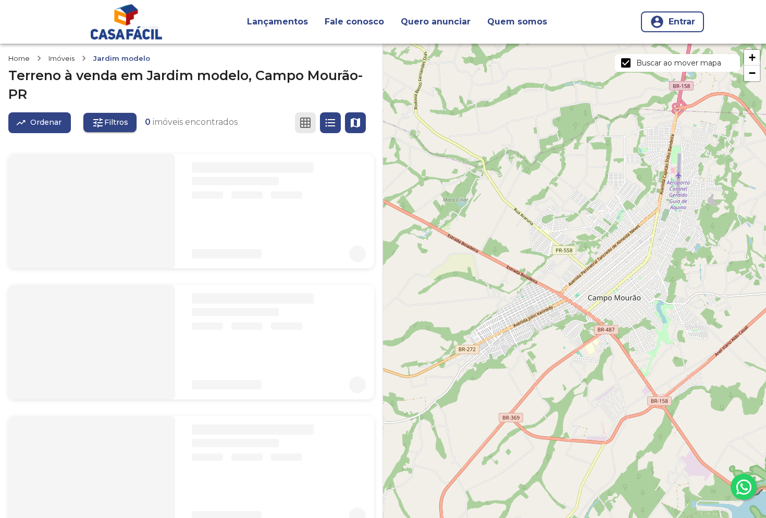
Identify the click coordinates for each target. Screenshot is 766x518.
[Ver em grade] (305, 122)
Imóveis (61, 58)
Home (19, 58)
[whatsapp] (744, 487)
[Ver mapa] (355, 122)
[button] (752, 58)
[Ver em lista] (330, 122)
